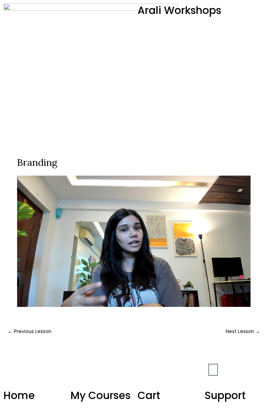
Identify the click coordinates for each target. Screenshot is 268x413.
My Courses (100, 395)
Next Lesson (243, 331)
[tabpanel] (134, 241)
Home (19, 395)
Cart (148, 395)
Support (225, 395)
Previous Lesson (29, 331)
